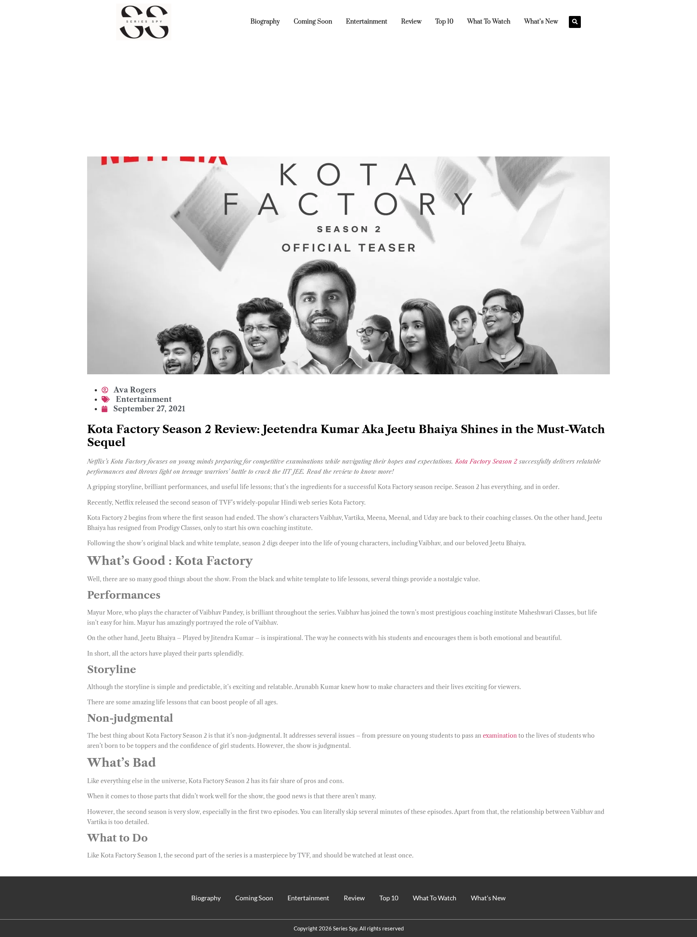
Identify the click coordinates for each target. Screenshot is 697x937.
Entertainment (366, 22)
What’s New (541, 22)
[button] (575, 22)
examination (500, 735)
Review (411, 22)
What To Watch (488, 22)
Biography (265, 22)
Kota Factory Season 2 (486, 461)
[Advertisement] (348, 102)
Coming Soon (313, 22)
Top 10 (444, 22)
